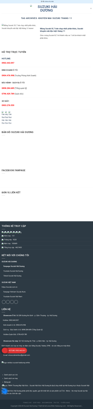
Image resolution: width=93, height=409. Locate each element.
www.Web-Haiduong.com (56, 406)
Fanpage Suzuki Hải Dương (13, 266)
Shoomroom (47, 402)
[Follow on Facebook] (4, 302)
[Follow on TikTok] (8, 302)
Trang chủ (27, 402)
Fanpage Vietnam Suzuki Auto (14, 292)
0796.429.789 (8, 94)
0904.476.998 (49, 1)
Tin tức (56, 402)
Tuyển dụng (65, 402)
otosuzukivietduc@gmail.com (19, 355)
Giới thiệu (36, 402)
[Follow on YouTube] (16, 302)
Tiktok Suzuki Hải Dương (12, 276)
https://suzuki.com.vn (9, 287)
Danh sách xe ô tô (11, 375)
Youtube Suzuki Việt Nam (12, 297)
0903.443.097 (14, 320)
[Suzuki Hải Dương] (46, 8)
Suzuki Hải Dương (30, 406)
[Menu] (3, 8)
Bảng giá (7, 382)
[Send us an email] (12, 302)
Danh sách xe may (11, 378)
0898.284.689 (26, 330)
